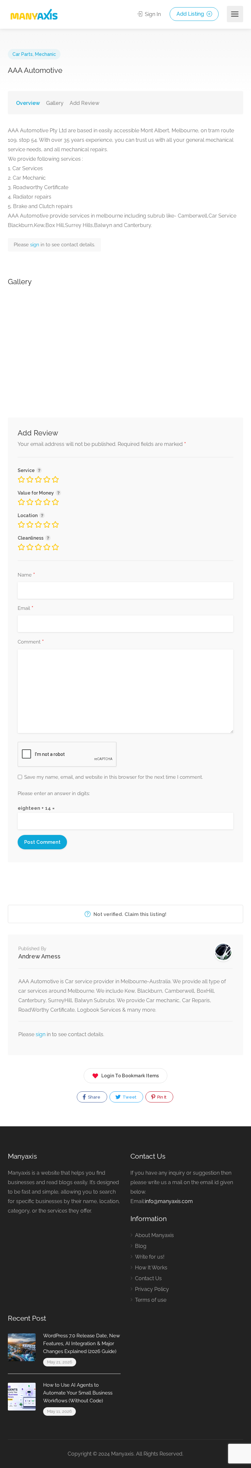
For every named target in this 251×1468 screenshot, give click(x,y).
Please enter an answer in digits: (54, 793)
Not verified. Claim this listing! (129, 914)
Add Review (84, 103)
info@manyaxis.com (169, 1201)
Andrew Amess (39, 956)
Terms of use (150, 1300)
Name (26, 575)
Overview (28, 103)
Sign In (152, 14)
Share (93, 1097)
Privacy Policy (152, 1289)
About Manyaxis (154, 1235)
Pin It (161, 1097)
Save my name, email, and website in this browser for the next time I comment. (113, 777)
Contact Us (148, 1278)
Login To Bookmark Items (130, 1075)
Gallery (54, 103)
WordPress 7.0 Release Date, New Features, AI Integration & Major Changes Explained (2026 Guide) (81, 1343)
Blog (140, 1246)
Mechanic (45, 54)
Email (25, 608)
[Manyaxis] (34, 14)
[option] (125, 343)
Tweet (129, 1097)
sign (35, 245)
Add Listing (190, 14)
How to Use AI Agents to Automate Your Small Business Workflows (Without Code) (77, 1393)
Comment (31, 642)
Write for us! (149, 1257)
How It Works (151, 1267)
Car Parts (22, 54)
